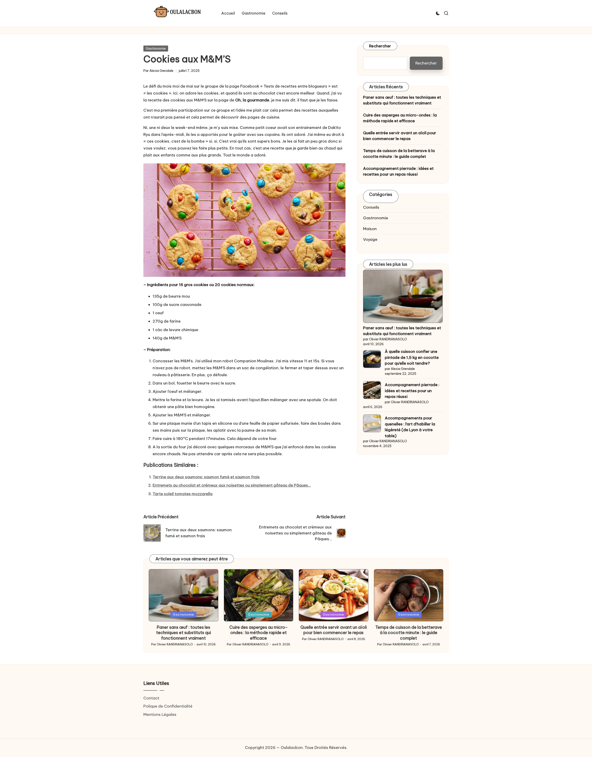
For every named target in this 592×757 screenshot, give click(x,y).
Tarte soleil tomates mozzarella (183, 493)
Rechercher (380, 46)
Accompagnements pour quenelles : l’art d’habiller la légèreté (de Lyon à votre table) (410, 427)
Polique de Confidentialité (167, 706)
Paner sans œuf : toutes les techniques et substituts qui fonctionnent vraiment (402, 100)
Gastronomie (156, 48)
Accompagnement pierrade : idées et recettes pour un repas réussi (398, 171)
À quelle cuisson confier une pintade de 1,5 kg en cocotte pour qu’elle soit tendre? (412, 357)
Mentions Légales (159, 714)
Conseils (371, 207)
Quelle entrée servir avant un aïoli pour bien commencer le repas (399, 135)
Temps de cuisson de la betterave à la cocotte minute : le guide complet (399, 153)
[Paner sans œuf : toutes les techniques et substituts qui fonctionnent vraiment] (402, 296)
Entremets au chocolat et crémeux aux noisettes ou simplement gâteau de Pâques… (232, 485)
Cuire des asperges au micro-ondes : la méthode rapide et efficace (400, 118)
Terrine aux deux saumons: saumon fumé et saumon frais (206, 476)
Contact (151, 698)
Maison (370, 228)
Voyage (370, 239)
